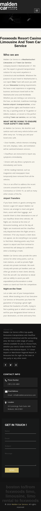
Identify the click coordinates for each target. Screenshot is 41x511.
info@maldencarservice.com (24, 395)
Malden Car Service (20, 504)
